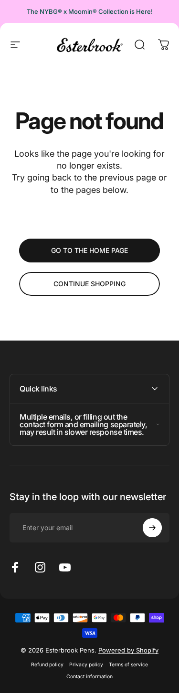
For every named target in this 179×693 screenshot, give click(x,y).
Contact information (89, 676)
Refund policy (47, 665)
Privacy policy (86, 665)
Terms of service (128, 665)
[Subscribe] (152, 527)
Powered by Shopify (128, 650)
